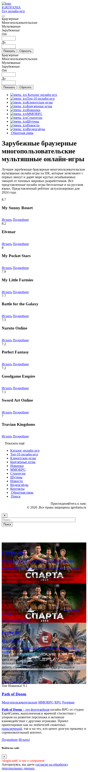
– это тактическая (25, 568)
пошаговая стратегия (63, 568)
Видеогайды (19, 485)
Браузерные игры (22, 462)
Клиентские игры (23, 458)
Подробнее (21, 219)
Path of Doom (14, 694)
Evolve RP (11, 632)
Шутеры (16, 477)
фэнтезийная (40, 709)
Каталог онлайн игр (25, 450)
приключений (12, 728)
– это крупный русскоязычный (33, 648)
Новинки (17, 466)
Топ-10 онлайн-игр (24, 454)
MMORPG (18, 469)
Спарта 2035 (13, 552)
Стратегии (18, 473)
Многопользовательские (19, 561)
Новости (16, 481)
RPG (41, 561)
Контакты (17, 488)
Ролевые (15, 641)
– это (16, 709)
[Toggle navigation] (3, 16)
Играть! (24, 620)
